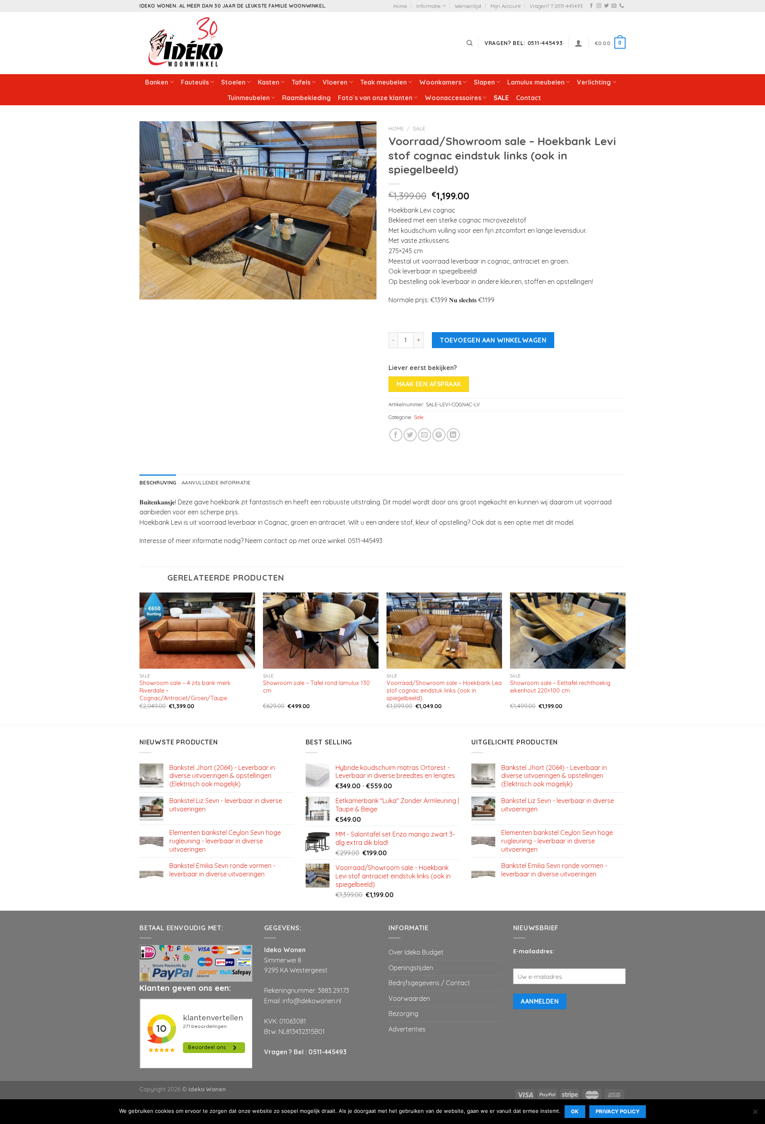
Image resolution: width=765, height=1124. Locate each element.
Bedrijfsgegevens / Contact (429, 983)
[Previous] (140, 658)
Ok (575, 1111)
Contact (528, 98)
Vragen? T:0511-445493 (556, 6)
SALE (501, 98)
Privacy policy (617, 1111)
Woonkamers (440, 82)
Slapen (484, 82)
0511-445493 (327, 1052)
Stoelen (233, 82)
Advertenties (407, 1029)
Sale (419, 128)
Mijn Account (505, 6)
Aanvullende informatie (216, 482)
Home (400, 6)
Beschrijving (157, 482)
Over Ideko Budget (415, 952)
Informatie (428, 6)
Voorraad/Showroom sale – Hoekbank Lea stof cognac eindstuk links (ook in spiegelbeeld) (444, 690)
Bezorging (403, 1014)
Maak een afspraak (428, 384)
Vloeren (335, 82)
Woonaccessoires (453, 98)
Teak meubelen (383, 82)
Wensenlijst (468, 6)
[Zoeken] (470, 43)
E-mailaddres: (533, 951)
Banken (156, 82)
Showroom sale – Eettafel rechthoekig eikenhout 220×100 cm (560, 686)
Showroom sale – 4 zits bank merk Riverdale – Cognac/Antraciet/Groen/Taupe (185, 690)
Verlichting (594, 82)
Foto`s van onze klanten (375, 98)
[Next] (625, 658)
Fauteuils (195, 82)
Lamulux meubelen (536, 82)
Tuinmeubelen (249, 98)
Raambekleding (306, 98)
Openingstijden (410, 968)
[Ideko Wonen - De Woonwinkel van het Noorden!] (187, 43)
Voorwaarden (409, 998)
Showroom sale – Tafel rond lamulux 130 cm (316, 686)
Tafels (301, 82)
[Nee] (755, 1114)
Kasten (268, 82)
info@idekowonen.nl (311, 1001)
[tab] (157, 482)
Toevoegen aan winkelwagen (493, 340)
